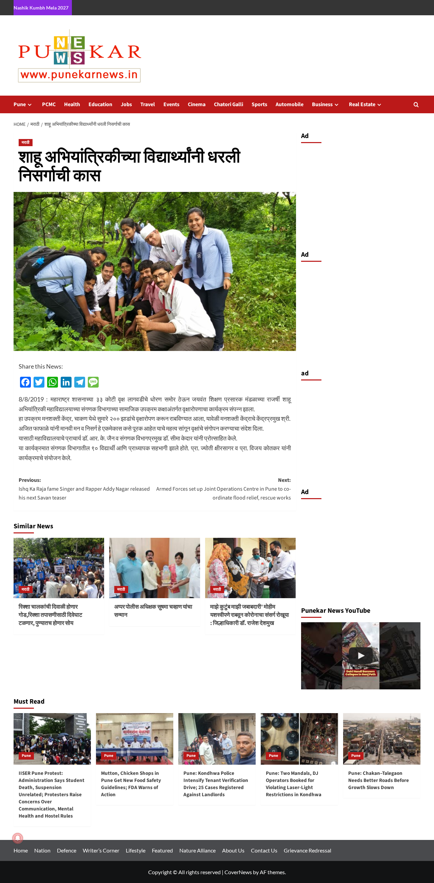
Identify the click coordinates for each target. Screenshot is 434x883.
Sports (259, 104)
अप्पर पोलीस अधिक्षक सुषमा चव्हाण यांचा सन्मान (153, 611)
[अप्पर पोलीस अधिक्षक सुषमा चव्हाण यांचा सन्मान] (154, 568)
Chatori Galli (228, 104)
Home (21, 850)
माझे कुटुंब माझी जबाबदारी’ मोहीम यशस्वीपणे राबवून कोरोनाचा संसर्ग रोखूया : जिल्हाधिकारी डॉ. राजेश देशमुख (249, 615)
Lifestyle (135, 850)
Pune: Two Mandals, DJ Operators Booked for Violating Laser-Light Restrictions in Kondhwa (293, 784)
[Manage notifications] (17, 838)
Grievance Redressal (307, 850)
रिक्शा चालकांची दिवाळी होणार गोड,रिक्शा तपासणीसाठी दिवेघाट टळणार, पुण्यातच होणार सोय (50, 615)
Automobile (289, 104)
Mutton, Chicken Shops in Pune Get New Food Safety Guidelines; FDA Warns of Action (131, 784)
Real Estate (362, 104)
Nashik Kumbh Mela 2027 (41, 8)
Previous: (84, 488)
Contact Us (264, 850)
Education (100, 104)
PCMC (49, 104)
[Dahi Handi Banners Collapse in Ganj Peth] (361, 655)
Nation (42, 850)
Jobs (126, 104)
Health (72, 104)
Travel (147, 104)
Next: (223, 488)
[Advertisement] (361, 195)
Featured (162, 850)
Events (171, 104)
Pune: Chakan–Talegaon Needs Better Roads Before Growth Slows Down (378, 780)
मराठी (25, 142)
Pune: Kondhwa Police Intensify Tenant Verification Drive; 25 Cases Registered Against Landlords (215, 784)
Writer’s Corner (101, 850)
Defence (66, 850)
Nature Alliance (197, 850)
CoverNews (238, 872)
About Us (233, 850)
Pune (20, 104)
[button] (416, 105)
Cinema (196, 104)
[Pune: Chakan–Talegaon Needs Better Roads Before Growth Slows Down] (381, 739)
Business (322, 104)
